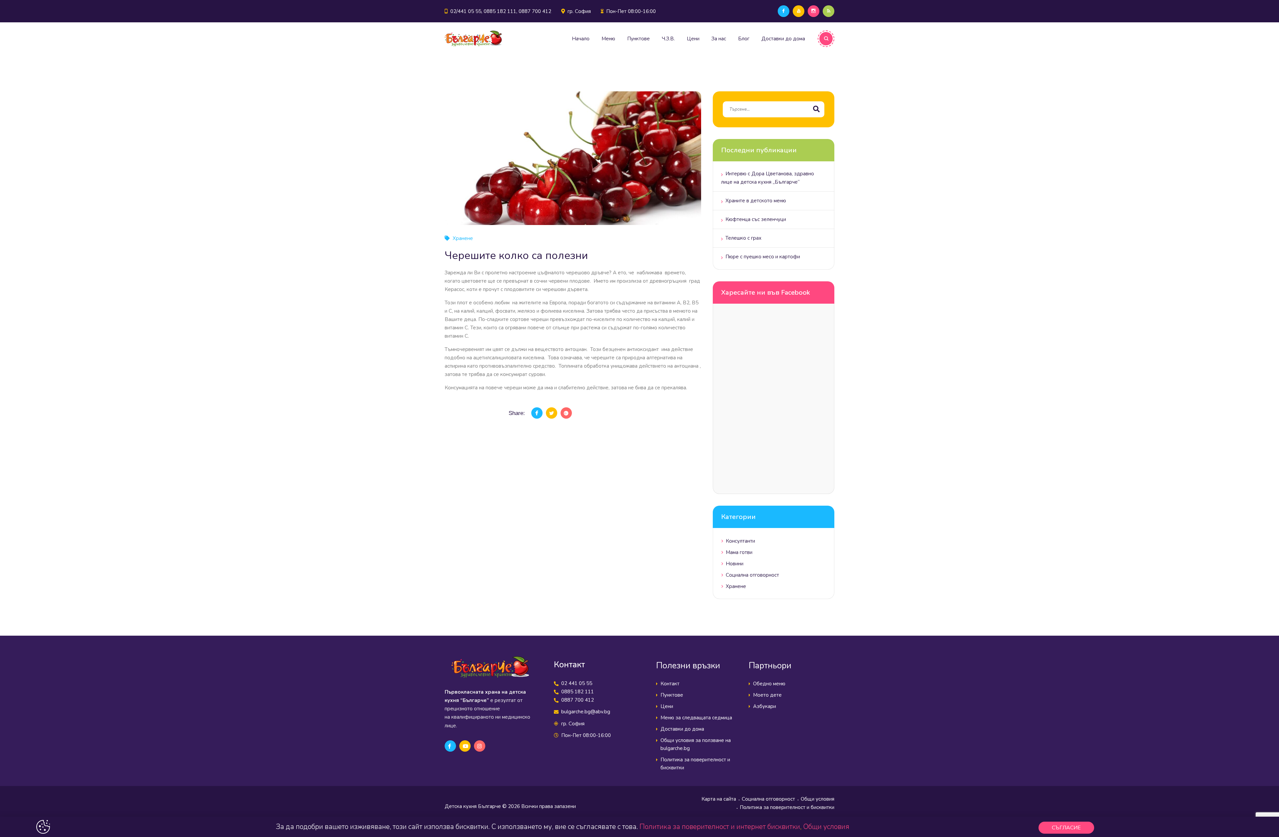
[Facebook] (783, 11)
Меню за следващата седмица (696, 717)
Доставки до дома (783, 38)
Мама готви (739, 552)
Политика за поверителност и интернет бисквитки (720, 826)
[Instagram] (813, 11)
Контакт (669, 683)
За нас (718, 38)
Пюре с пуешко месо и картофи (762, 256)
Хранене (463, 238)
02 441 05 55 (576, 683)
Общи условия (817, 799)
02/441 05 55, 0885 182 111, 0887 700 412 (500, 11)
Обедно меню (769, 683)
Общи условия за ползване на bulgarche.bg (695, 744)
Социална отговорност (752, 575)
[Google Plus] (566, 413)
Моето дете (767, 695)
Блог (743, 38)
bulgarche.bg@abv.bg (585, 711)
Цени (693, 38)
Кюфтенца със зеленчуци (755, 219)
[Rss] (828, 11)
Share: (517, 413)
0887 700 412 (577, 700)
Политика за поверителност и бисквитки (695, 763)
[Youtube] (798, 11)
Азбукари (764, 706)
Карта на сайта (718, 799)
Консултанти (740, 541)
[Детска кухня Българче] (473, 38)
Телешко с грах (743, 238)
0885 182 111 (577, 691)
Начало (581, 38)
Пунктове (638, 38)
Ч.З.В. (668, 38)
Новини (734, 563)
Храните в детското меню (755, 200)
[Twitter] (551, 413)
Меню (608, 38)
